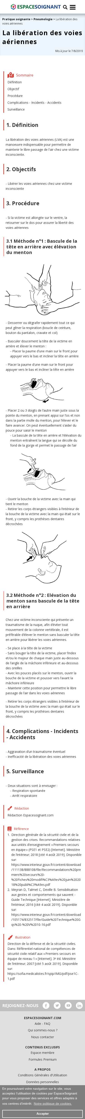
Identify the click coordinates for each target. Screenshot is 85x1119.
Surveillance (16, 109)
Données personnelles (42, 1082)
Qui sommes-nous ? (42, 1030)
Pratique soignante (16, 19)
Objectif (13, 89)
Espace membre (42, 1052)
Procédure (15, 96)
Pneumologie (43, 19)
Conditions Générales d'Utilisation (42, 1075)
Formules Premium (43, 1059)
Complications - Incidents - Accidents (34, 102)
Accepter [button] (42, 1113)
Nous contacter (42, 1037)
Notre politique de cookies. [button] (53, 1103)
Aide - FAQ (42, 1023)
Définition (14, 82)
